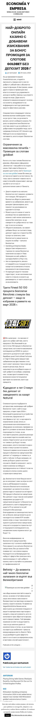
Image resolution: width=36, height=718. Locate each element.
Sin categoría (16, 645)
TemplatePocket (19, 713)
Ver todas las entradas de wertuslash (17, 667)
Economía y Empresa (18, 6)
